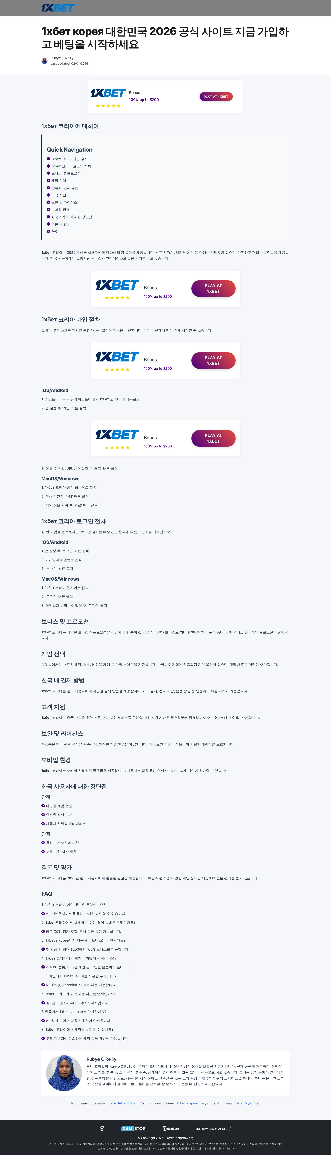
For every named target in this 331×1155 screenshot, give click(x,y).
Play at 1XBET (216, 96)
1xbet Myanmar (247, 1103)
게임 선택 (58, 180)
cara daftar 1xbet (123, 1103)
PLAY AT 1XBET (213, 288)
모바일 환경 (60, 210)
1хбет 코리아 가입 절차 (69, 159)
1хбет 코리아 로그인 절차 (71, 166)
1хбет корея (187, 1103)
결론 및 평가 (60, 224)
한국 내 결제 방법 (64, 188)
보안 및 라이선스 (64, 202)
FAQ (54, 231)
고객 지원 (58, 195)
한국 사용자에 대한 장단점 (71, 217)
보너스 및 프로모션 (66, 173)
